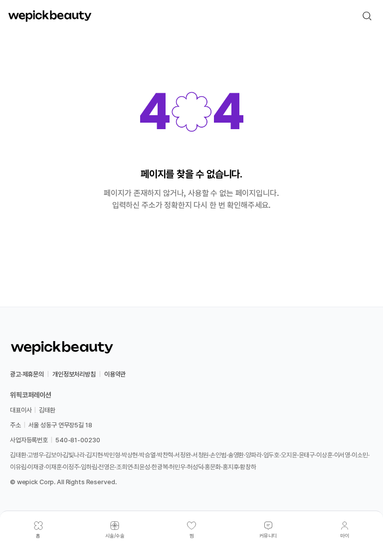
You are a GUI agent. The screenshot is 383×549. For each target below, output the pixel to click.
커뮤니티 (268, 536)
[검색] (367, 16)
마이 (344, 536)
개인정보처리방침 (74, 374)
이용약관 (115, 374)
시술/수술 (115, 536)
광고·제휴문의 (27, 374)
